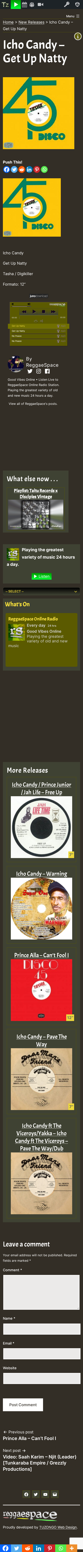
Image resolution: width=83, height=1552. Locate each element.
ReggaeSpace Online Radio (33, 619)
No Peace (17, 336)
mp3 (62, 326)
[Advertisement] (38, 439)
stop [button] (43, 311)
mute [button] (13, 304)
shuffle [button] (41, 321)
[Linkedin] (29, 169)
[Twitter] (14, 169)
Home (8, 22)
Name (9, 1318)
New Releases (31, 22)
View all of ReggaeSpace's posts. (33, 404)
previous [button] (24, 311)
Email (8, 1343)
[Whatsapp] (44, 169)
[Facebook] (6, 169)
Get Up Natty (18, 326)
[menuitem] (5, 4)
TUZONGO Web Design (58, 1527)
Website (10, 1368)
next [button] (53, 311)
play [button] (34, 311)
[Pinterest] (36, 169)
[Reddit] (21, 169)
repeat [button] (35, 321)
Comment (12, 1270)
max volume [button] (29, 304)
